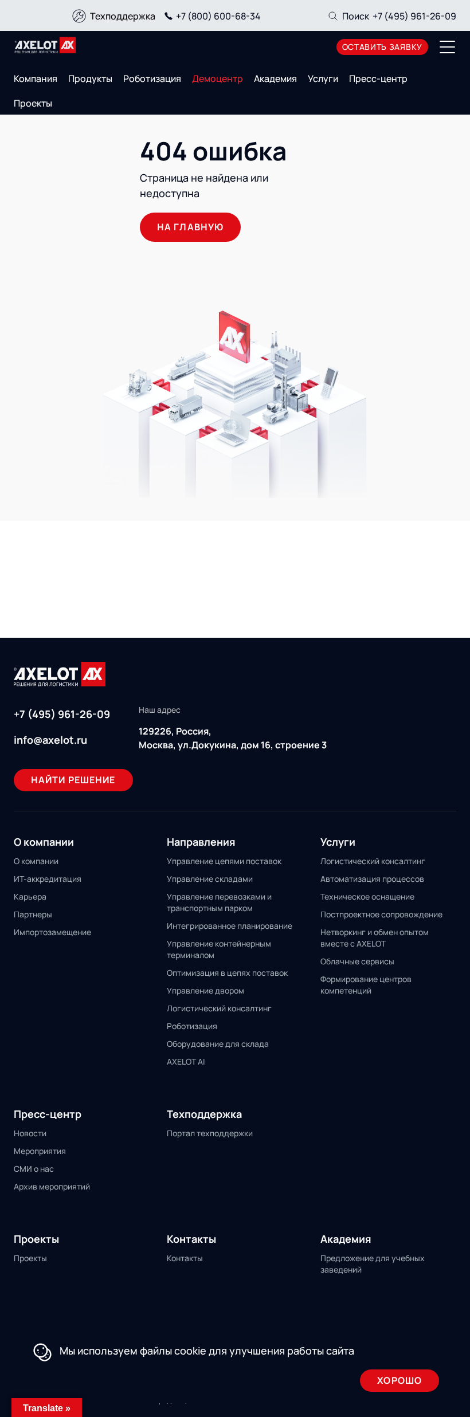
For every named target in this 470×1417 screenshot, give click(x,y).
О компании (36, 860)
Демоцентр (217, 78)
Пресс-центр (378, 78)
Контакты (185, 1258)
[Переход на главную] (45, 45)
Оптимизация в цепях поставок (227, 972)
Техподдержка (122, 16)
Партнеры (33, 914)
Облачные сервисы (357, 961)
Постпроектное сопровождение (381, 914)
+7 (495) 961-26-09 (414, 16)
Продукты (90, 78)
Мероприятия (40, 1150)
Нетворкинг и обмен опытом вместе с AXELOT (374, 938)
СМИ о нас (34, 1168)
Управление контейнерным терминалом (219, 949)
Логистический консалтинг (219, 1008)
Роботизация (152, 78)
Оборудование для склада (218, 1043)
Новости (30, 1133)
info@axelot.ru (50, 740)
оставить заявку (382, 46)
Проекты (33, 103)
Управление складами (210, 878)
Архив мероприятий (52, 1186)
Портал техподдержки (210, 1133)
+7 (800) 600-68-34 (218, 16)
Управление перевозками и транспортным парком (219, 902)
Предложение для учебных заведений (372, 1264)
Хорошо (399, 1380)
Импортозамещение (52, 932)
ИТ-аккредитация (47, 878)
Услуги (323, 78)
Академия (275, 78)
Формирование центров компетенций (366, 985)
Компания (35, 78)
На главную (190, 227)
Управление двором (205, 990)
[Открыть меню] (447, 47)
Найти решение (73, 780)
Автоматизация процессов (372, 878)
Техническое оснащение (367, 896)
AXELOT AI (186, 1061)
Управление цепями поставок (224, 860)
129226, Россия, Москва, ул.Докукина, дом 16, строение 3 (233, 738)
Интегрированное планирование (229, 925)
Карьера (30, 896)
